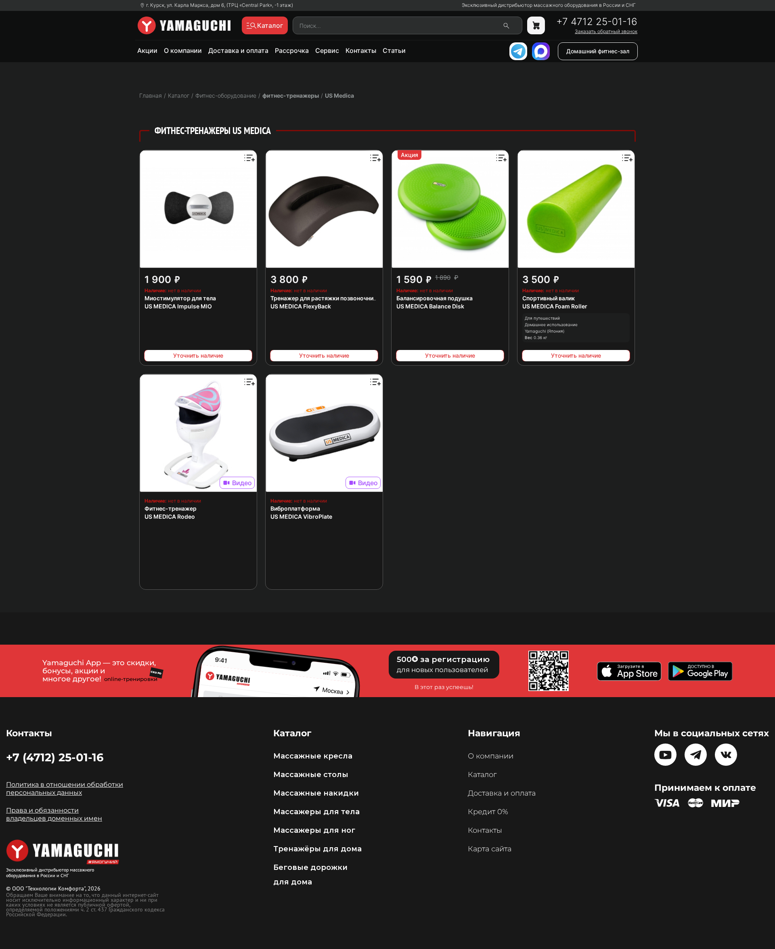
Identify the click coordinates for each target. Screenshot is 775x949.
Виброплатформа (295, 508)
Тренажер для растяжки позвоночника (325, 298)
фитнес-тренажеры (290, 95)
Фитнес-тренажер (171, 508)
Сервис (327, 50)
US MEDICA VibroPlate (301, 516)
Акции (147, 50)
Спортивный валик (548, 298)
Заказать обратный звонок (606, 31)
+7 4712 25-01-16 (596, 22)
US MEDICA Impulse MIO (178, 306)
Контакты (361, 50)
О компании (183, 50)
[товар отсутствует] (536, 25)
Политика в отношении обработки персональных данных (64, 788)
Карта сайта (489, 848)
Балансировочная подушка (434, 298)
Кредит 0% (488, 811)
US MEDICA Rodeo (170, 516)
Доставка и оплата (238, 50)
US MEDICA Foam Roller (554, 306)
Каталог (482, 774)
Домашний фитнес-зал (597, 51)
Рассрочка (292, 50)
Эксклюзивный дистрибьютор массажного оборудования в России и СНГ (549, 5)
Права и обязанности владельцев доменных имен (54, 814)
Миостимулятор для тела (180, 298)
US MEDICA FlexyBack (300, 306)
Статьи (394, 50)
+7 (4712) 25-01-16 (54, 757)
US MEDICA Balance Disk (430, 306)
